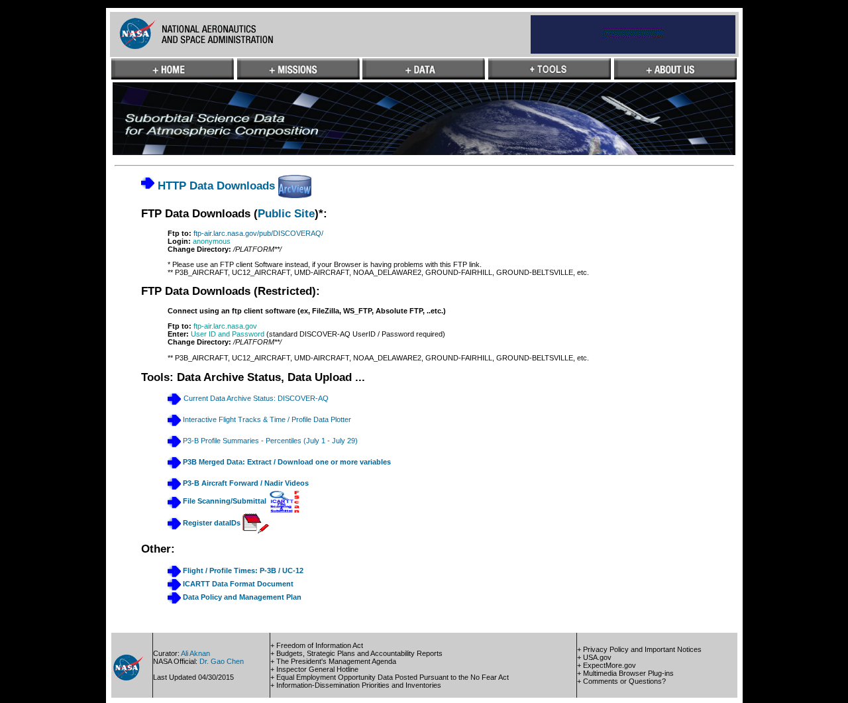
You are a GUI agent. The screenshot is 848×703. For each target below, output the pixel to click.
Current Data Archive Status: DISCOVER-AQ (256, 399)
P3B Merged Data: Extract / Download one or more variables (287, 462)
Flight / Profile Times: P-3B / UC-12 (243, 570)
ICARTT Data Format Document (237, 584)
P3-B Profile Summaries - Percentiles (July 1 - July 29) (270, 441)
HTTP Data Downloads (214, 185)
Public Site (286, 213)
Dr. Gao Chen (221, 661)
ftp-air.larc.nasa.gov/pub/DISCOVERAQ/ (258, 233)
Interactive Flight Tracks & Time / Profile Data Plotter (266, 419)
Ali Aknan (195, 653)
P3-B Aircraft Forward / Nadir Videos (245, 483)
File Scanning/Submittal (225, 502)
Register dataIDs (211, 523)
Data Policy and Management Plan (241, 597)
